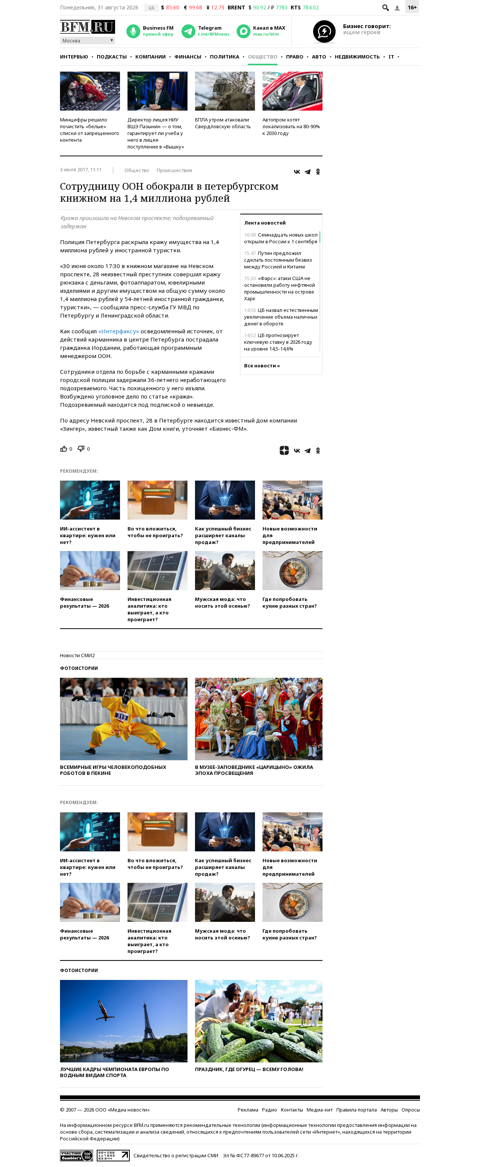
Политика (224, 56)
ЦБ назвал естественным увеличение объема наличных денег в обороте (281, 317)
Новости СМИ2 (77, 655)
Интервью (74, 56)
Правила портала (356, 1109)
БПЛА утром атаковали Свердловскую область (223, 123)
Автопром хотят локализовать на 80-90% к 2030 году (291, 126)
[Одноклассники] (318, 171)
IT (391, 56)
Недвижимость (357, 56)
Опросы (411, 1109)
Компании (150, 56)
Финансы (187, 56)
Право (294, 56)
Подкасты (112, 56)
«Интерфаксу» (118, 331)
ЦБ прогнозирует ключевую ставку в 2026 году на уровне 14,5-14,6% (278, 342)
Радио (269, 1109)
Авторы (389, 1109)
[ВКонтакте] (297, 171)
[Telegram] (307, 171)
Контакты (292, 1109)
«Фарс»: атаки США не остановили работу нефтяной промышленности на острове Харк (279, 288)
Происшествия (174, 170)
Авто (319, 56)
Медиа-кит (320, 1109)
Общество (263, 56)
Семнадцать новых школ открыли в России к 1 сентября (281, 238)
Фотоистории (79, 668)
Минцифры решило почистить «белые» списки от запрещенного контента (89, 129)
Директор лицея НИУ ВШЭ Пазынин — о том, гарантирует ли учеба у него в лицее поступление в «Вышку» (156, 133)
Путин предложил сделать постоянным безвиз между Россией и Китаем (278, 260)
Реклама (248, 1109)
